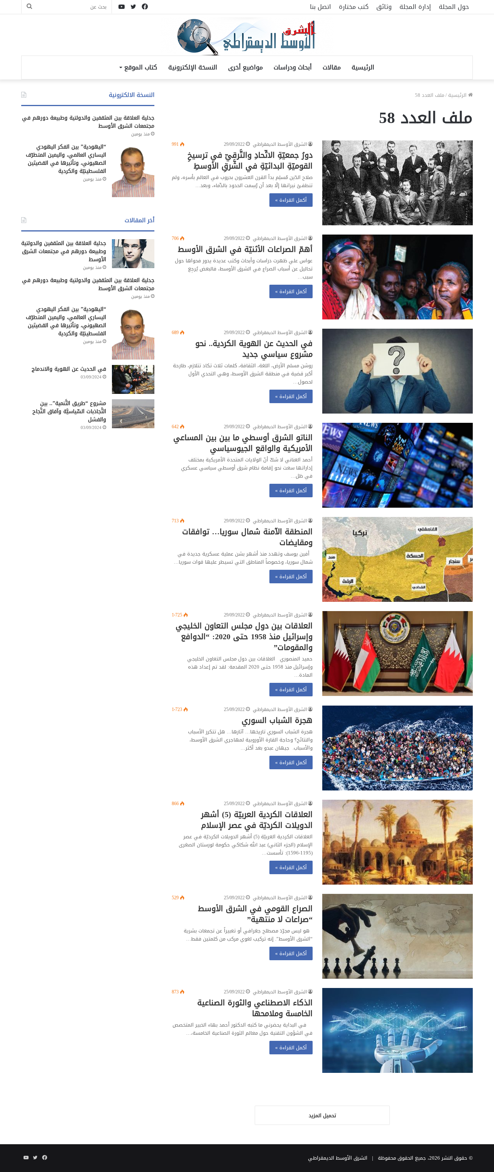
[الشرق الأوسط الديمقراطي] (247, 37)
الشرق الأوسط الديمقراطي (280, 144)
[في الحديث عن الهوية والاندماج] (133, 379)
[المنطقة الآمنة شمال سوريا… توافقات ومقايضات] (397, 559)
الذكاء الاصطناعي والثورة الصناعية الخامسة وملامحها (255, 1008)
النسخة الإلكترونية (192, 67)
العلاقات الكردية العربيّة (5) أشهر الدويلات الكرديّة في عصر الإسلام (257, 820)
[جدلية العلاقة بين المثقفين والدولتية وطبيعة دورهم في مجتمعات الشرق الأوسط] (133, 253)
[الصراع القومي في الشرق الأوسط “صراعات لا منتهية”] (397, 936)
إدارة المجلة (415, 7)
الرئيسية (363, 67)
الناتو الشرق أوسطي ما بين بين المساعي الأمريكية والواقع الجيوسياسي (243, 443)
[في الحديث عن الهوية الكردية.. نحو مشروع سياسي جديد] (397, 371)
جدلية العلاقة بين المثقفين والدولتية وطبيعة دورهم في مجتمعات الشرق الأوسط (88, 122)
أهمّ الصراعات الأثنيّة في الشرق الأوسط (245, 249)
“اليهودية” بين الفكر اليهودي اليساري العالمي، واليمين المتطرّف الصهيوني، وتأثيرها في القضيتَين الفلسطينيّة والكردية (66, 159)
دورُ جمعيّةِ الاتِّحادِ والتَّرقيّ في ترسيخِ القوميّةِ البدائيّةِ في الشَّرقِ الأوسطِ (250, 160)
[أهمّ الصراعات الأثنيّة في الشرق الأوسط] (397, 277)
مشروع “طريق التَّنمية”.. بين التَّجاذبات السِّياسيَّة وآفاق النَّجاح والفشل (69, 411)
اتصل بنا (320, 7)
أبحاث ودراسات (293, 67)
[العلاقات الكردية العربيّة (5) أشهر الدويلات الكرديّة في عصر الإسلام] (397, 842)
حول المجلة (454, 7)
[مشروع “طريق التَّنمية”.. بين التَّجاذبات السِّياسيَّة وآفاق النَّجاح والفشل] (133, 413)
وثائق (384, 7)
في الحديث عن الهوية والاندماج (69, 369)
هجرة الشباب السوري (277, 720)
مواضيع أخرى (245, 67)
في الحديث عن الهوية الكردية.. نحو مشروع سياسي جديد (254, 348)
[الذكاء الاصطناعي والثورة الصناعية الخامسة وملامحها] (397, 1030)
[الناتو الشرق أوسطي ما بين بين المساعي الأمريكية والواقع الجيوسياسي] (397, 465)
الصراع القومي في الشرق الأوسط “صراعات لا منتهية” (255, 914)
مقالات (332, 67)
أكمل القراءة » (291, 200)
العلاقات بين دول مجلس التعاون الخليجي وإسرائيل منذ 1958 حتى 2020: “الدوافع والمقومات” (244, 636)
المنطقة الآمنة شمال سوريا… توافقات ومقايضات (247, 537)
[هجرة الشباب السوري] (397, 748)
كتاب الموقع (140, 67)
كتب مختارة (354, 7)
